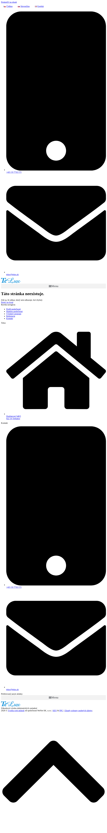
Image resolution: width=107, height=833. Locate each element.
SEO (55, 710)
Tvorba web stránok (16, 710)
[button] (53, 286)
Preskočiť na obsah (9, 2)
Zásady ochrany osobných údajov (78, 710)
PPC (61, 710)
